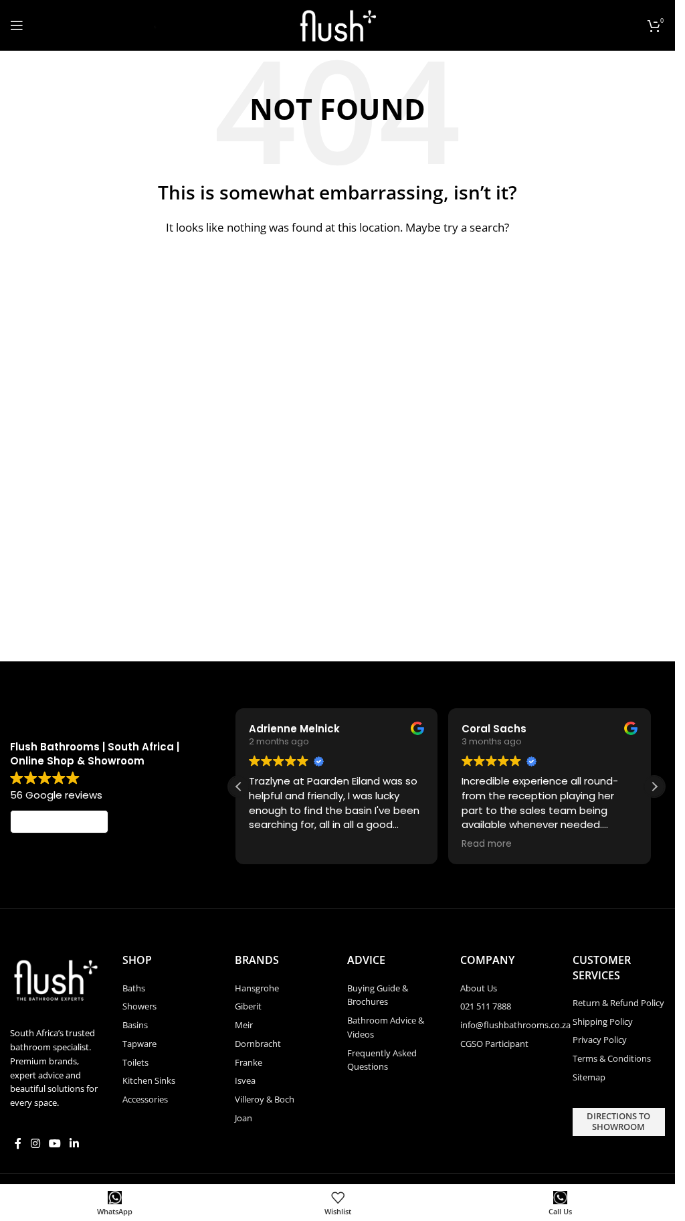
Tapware (139, 1044)
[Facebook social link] (18, 1143)
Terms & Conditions (612, 1058)
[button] (654, 787)
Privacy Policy (600, 1040)
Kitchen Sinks (148, 1080)
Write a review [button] (59, 822)
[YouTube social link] (54, 1143)
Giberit (248, 1006)
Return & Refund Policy (618, 1003)
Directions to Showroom (618, 1121)
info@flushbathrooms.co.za (515, 1025)
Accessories (145, 1099)
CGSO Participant (494, 1044)
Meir (244, 1025)
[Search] (150, 25)
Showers (139, 1006)
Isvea (245, 1080)
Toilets (135, 1062)
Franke (248, 1062)
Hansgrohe (257, 988)
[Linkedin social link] (75, 1143)
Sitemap (589, 1077)
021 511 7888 (485, 1006)
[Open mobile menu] (16, 25)
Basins (135, 1025)
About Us (478, 988)
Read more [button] (487, 844)
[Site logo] (337, 24)
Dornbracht (258, 1044)
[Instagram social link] (35, 1143)
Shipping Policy (603, 1021)
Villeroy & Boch (264, 1099)
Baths (133, 988)
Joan (243, 1118)
